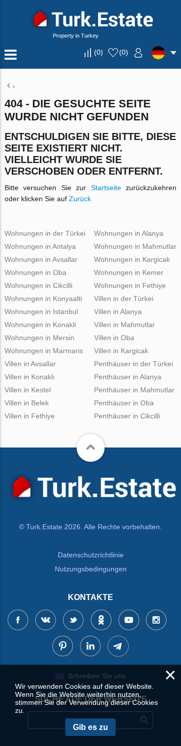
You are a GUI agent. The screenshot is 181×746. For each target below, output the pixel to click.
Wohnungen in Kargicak (132, 259)
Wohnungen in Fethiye (130, 285)
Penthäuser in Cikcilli (127, 416)
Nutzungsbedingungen (91, 569)
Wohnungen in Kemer (128, 272)
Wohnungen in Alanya (128, 233)
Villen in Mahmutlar (124, 325)
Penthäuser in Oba (124, 403)
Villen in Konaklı (30, 377)
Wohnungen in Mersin (39, 338)
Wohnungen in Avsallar (41, 259)
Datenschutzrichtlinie (91, 555)
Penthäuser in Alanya (127, 377)
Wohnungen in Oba (35, 272)
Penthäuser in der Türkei (133, 364)
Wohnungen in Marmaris (44, 351)
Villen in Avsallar (30, 364)
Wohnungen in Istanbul (41, 312)
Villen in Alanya (118, 312)
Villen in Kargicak (121, 351)
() (98, 52)
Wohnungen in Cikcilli (38, 285)
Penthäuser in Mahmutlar (134, 390)
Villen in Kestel (28, 390)
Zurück (80, 199)
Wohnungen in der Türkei (45, 233)
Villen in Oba (114, 338)
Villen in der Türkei (123, 298)
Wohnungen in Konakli (40, 325)
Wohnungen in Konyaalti (43, 298)
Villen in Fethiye (30, 416)
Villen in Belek (27, 403)
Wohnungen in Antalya (40, 246)
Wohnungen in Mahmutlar (135, 246)
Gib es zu (90, 727)
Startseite (106, 188)
